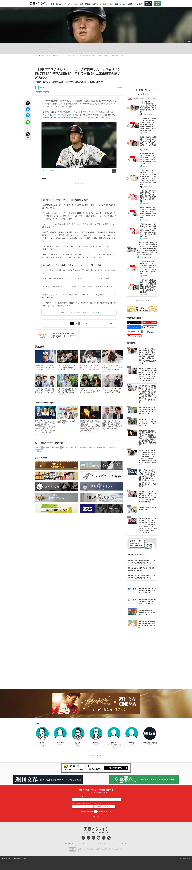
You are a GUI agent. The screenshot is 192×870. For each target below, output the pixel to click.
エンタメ (41, 55)
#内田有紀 (83, 447)
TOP (36, 55)
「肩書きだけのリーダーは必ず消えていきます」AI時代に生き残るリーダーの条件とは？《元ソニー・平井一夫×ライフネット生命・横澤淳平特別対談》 (112, 425)
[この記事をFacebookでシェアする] (27, 109)
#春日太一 (39, 451)
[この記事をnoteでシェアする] (27, 128)
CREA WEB (16, 858)
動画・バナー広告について (98, 843)
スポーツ (46, 92)
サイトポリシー (113, 843)
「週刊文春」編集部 (147, 114)
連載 (81, 4)
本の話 (24, 858)
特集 (75, 4)
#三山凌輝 (111, 447)
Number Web (6, 858)
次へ (111, 323)
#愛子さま (74, 447)
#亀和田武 (92, 447)
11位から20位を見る (142, 300)
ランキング (59, 4)
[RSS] (109, 838)
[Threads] (93, 838)
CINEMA (110, 4)
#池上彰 (38, 447)
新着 (52, 4)
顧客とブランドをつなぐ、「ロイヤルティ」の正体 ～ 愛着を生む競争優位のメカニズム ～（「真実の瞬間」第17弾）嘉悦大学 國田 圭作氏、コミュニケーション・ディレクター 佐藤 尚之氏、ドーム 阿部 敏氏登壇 (45, 427)
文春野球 (130, 4)
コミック (123, 4)
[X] (88, 838)
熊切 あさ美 (145, 166)
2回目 (102, 118)
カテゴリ (67, 4)
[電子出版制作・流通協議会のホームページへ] (72, 850)
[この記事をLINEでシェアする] (27, 123)
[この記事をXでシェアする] (27, 103)
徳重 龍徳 (145, 132)
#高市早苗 (46, 447)
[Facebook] (83, 838)
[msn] (104, 838)
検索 (140, 4)
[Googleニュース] (98, 838)
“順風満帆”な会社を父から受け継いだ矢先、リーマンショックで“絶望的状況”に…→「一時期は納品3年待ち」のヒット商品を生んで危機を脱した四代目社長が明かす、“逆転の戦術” (90, 426)
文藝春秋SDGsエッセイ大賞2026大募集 (66, 423)
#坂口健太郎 (56, 447)
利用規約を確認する (87, 811)
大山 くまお (145, 149)
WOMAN (103, 4)
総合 (146, 94)
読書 (116, 4)
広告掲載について (70, 843)
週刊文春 (87, 4)
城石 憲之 (43, 87)
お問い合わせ (82, 843)
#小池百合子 (101, 447)
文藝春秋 (95, 4)
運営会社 (124, 843)
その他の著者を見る (96, 755)
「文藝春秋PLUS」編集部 (145, 257)
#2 (108, 61)
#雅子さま (65, 447)
